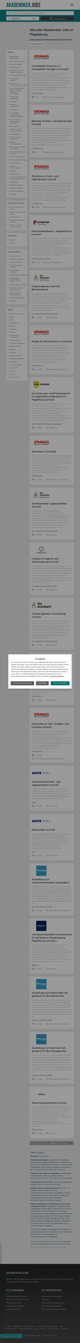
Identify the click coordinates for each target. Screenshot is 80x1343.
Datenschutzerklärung (57, 676)
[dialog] (40, 671)
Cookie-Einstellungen (22, 683)
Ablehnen (42, 683)
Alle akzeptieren (60, 683)
